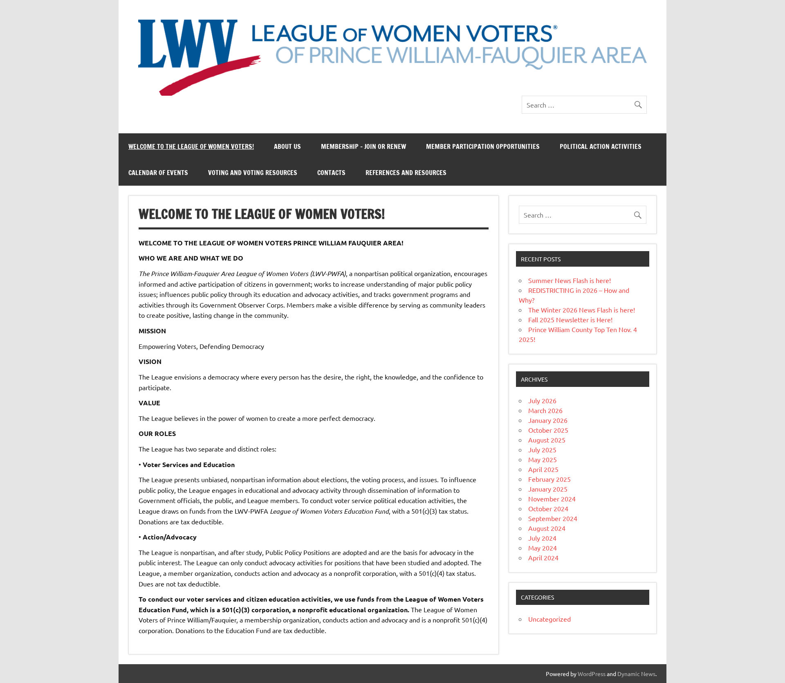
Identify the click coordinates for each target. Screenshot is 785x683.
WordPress (592, 673)
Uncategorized (549, 619)
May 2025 (542, 459)
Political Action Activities (600, 146)
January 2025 (547, 489)
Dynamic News (636, 673)
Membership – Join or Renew (363, 146)
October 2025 (548, 430)
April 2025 (543, 469)
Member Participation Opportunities (483, 146)
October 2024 (548, 508)
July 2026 (542, 400)
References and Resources (406, 172)
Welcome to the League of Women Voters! (191, 146)
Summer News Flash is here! (569, 280)
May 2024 (542, 548)
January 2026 (547, 420)
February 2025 (549, 479)
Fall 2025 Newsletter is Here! (570, 319)
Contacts (331, 172)
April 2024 (543, 557)
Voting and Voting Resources (252, 172)
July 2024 (542, 538)
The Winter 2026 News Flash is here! (581, 310)
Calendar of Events (158, 172)
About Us (287, 146)
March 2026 (545, 410)
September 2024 (552, 518)
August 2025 (546, 440)
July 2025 (542, 449)
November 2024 (552, 498)
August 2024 (546, 528)
